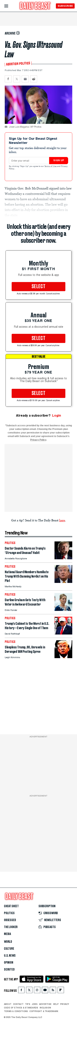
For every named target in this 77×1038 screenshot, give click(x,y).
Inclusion (45, 1007)
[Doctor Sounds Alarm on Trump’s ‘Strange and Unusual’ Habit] (63, 558)
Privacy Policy (38, 439)
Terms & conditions (16, 1011)
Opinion (8, 962)
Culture (9, 948)
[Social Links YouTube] (45, 991)
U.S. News (9, 955)
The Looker (11, 927)
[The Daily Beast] (35, 6)
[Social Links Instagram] (37, 991)
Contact (18, 1004)
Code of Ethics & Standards (21, 1007)
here (62, 520)
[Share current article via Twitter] (16, 78)
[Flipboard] (61, 991)
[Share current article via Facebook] (8, 78)
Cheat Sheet (11, 906)
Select (38, 286)
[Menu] (9, 6)
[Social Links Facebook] (21, 991)
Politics (9, 913)
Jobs (35, 1004)
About (7, 1004)
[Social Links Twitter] (29, 991)
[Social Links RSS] (53, 991)
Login (56, 415)
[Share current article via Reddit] (33, 78)
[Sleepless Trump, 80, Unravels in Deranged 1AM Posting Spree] (63, 657)
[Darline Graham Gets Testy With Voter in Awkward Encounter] (63, 609)
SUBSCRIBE (65, 5)
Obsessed (10, 920)
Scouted (9, 969)
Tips (27, 1004)
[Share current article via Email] (25, 78)
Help (56, 1004)
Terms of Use (50, 167)
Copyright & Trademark (43, 1011)
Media (7, 934)
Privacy (64, 1004)
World (8, 941)
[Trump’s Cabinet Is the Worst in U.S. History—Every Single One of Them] (63, 633)
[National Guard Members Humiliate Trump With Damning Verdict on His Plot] (63, 582)
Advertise (45, 1004)
